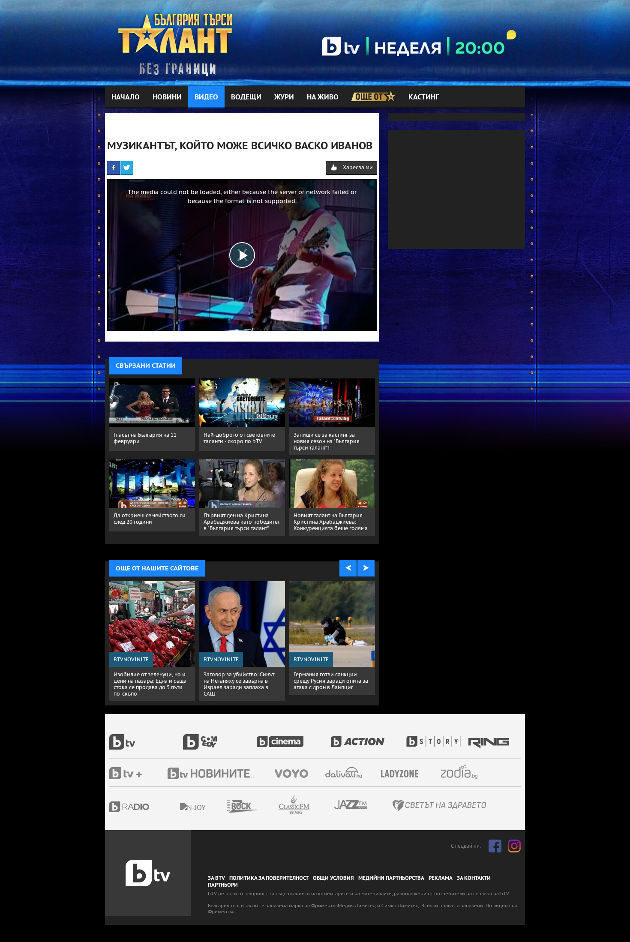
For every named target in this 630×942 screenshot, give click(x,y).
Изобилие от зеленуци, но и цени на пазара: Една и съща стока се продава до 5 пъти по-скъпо (150, 684)
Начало (125, 97)
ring (489, 737)
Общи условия (333, 878)
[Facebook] (113, 167)
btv (146, 737)
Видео (206, 97)
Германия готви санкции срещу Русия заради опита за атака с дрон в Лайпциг (331, 680)
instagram (514, 846)
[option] (152, 641)
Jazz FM (351, 804)
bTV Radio (146, 807)
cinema (293, 737)
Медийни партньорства (391, 878)
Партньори (223, 885)
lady (436, 737)
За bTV (216, 878)
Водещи (246, 97)
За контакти (474, 878)
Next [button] (366, 568)
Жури (284, 97)
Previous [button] (348, 568)
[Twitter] (126, 167)
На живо (323, 97)
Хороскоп (466, 772)
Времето (344, 772)
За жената (402, 774)
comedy (220, 737)
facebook (495, 846)
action (367, 737)
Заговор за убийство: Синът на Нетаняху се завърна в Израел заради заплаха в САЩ (239, 684)
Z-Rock (265, 806)
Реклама (441, 878)
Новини (167, 97)
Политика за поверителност (269, 878)
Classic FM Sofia (317, 805)
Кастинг (423, 97)
